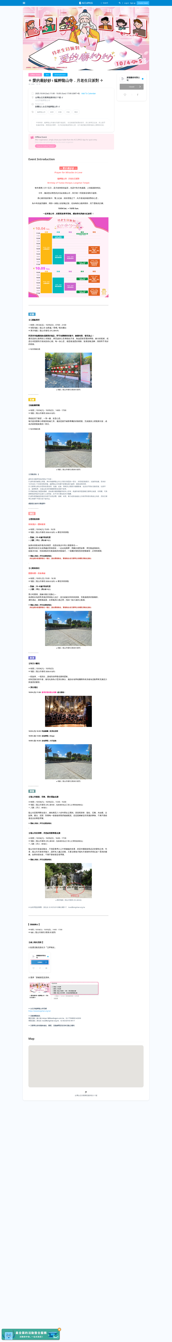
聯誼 (76, 112)
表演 (51, 112)
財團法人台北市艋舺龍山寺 (46, 106)
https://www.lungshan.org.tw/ (39, 1011)
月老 (68, 112)
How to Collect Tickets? (45, 146)
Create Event (143, 3)
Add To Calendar (88, 93)
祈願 (60, 112)
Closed (131, 87)
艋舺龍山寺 (41, 112)
